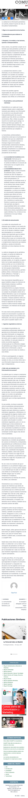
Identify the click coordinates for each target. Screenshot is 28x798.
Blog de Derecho (8, 671)
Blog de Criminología (8, 669)
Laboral (7, 774)
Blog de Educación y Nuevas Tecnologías (13, 673)
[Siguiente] (24, 638)
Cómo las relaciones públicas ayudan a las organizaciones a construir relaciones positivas (13, 753)
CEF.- (6, 767)
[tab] (12, 654)
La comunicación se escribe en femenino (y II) (6, 602)
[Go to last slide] (4, 638)
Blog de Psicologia (8, 686)
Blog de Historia (7, 678)
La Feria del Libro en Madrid (13, 642)
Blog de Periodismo (8, 682)
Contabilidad (8, 770)
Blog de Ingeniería (8, 684)
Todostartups (8, 776)
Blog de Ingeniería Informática (11, 680)
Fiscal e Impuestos (9, 772)
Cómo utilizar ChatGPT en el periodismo (12, 741)
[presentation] (14, 631)
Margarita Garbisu (9, 644)
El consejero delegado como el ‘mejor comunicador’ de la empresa (20, 604)
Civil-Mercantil (8, 768)
